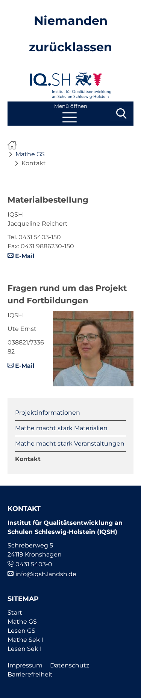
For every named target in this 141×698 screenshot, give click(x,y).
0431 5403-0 (33, 564)
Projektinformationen (47, 412)
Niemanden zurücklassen (13, 145)
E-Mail (25, 256)
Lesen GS (21, 630)
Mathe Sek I (25, 639)
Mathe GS (30, 154)
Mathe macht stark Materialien (61, 428)
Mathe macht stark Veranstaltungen (69, 443)
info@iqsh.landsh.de (45, 574)
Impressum (25, 665)
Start (15, 612)
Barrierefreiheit (30, 674)
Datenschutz (69, 665)
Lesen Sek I (25, 648)
